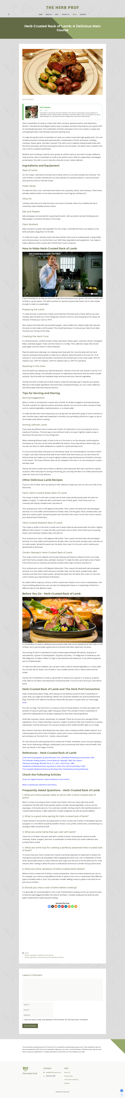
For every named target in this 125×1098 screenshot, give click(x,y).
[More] (75, 906)
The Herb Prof (62, 7)
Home (40, 14)
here (24, 702)
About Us (49, 14)
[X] (52, 906)
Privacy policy (68, 1076)
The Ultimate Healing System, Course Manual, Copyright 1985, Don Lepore (52, 760)
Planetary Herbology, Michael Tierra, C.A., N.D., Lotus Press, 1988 (48, 763)
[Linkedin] (59, 906)
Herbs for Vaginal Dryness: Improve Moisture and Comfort (46, 779)
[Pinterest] (62, 906)
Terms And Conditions (71, 1079)
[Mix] (69, 906)
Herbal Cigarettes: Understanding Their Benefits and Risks (44, 957)
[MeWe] (65, 906)
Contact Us (65, 14)
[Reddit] (55, 906)
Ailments (83, 14)
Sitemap (66, 1083)
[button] (8, 14)
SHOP (56, 14)
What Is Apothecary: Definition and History (39, 785)
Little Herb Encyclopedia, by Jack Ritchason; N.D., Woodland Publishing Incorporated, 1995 (58, 757)
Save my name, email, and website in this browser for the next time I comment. (56, 1019)
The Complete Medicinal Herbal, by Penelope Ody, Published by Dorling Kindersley (55, 769)
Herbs (75, 14)
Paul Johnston (45, 107)
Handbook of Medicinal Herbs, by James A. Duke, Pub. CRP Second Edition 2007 (53, 766)
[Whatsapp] (72, 906)
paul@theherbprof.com (53, 1072)
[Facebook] (49, 906)
